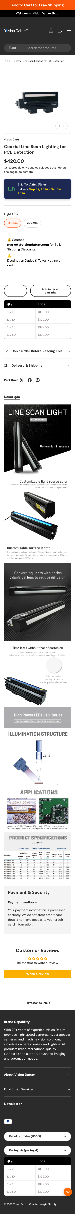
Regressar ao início (37, 1003)
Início (7, 61)
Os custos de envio (16, 167)
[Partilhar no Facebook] (30, 380)
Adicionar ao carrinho (50, 290)
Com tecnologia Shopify (42, 1204)
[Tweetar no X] (22, 380)
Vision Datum (12, 139)
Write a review (37, 974)
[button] (59, 30)
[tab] (12, 396)
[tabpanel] (37, 641)
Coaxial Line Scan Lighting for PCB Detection (39, 61)
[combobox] (37, 48)
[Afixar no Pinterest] (38, 380)
